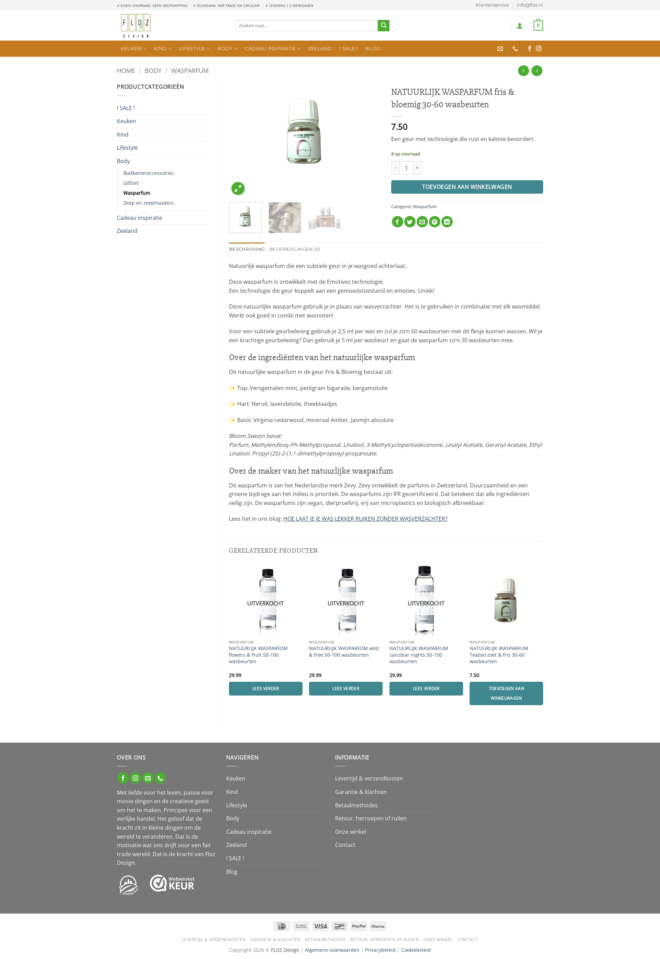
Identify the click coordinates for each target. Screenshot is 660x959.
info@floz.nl (530, 5)
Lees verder (265, 688)
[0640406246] (516, 48)
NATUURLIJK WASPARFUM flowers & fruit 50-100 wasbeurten (258, 654)
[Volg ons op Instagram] (538, 49)
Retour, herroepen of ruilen (371, 818)
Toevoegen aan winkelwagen (467, 187)
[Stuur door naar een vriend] (422, 221)
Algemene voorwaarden (332, 950)
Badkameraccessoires (148, 173)
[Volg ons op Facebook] (529, 49)
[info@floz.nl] (501, 48)
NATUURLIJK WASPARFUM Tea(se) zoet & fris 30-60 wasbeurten (499, 654)
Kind (160, 48)
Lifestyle (192, 48)
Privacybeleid (380, 950)
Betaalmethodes (356, 805)
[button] (519, 25)
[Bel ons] (160, 778)
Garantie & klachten (361, 792)
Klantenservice (492, 5)
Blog (372, 48)
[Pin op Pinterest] (434, 221)
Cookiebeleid (416, 950)
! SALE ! (348, 48)
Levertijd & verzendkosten (369, 778)
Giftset (131, 183)
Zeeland (320, 48)
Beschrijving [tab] (247, 249)
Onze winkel (350, 832)
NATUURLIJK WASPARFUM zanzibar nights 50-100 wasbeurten (418, 654)
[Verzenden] (383, 26)
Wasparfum (190, 70)
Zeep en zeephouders (148, 203)
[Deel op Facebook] (397, 221)
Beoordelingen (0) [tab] (295, 249)
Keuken (131, 48)
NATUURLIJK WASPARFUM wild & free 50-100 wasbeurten (344, 651)
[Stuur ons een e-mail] (148, 778)
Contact (345, 845)
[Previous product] (536, 70)
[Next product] (523, 70)
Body (225, 48)
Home (126, 70)
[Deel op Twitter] (410, 221)
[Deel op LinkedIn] (447, 221)
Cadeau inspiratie (270, 48)
